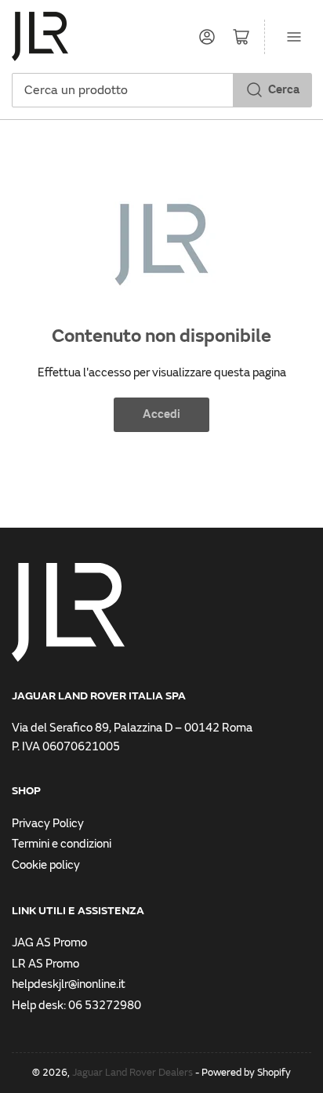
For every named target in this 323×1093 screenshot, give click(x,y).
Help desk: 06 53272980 (76, 1005)
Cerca (283, 89)
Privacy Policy (48, 823)
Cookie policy (46, 865)
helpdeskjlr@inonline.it (68, 984)
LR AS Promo (45, 964)
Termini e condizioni (61, 844)
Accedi (161, 414)
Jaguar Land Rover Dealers (132, 1072)
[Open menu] (294, 37)
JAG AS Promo (49, 942)
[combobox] (161, 90)
